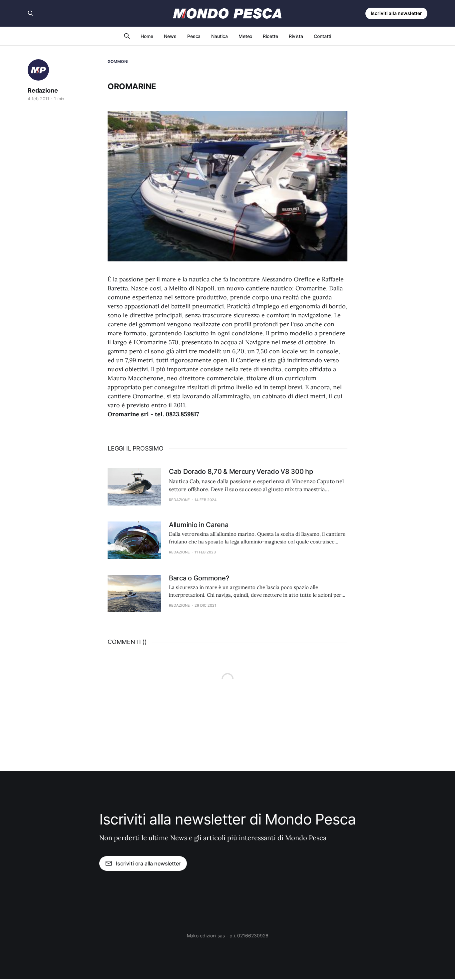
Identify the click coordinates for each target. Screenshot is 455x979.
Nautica (219, 36)
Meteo (245, 36)
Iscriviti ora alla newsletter (148, 863)
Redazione (43, 90)
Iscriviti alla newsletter (396, 13)
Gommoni (118, 61)
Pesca (194, 36)
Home (147, 36)
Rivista (296, 36)
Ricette (270, 36)
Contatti (322, 36)
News (170, 36)
